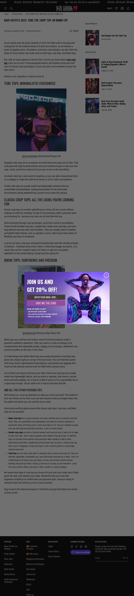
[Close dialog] (106, 275)
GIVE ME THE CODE (46, 303)
